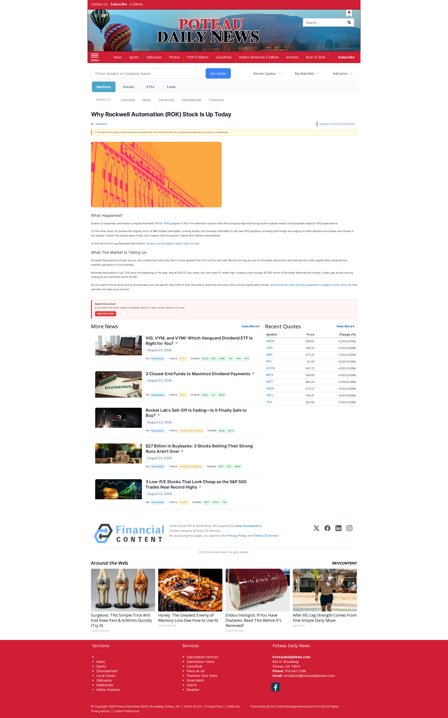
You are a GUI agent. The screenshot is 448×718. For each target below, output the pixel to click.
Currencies (166, 100)
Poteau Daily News (128, 706)
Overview (128, 100)
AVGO (205, 358)
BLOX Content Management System (290, 706)
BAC (269, 361)
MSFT (269, 382)
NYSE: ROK (162, 223)
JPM (238, 358)
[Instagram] (349, 533)
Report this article (105, 313)
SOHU (216, 502)
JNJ (231, 358)
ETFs (150, 87)
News (146, 100)
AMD (269, 355)
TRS (224, 502)
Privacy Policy (237, 535)
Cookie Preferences (126, 711)
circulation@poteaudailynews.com (309, 675)
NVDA (270, 388)
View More (250, 326)
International (191, 100)
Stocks (128, 87)
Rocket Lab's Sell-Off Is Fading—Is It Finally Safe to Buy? (196, 413)
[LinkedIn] (338, 533)
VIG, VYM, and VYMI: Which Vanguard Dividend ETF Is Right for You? (199, 341)
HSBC (222, 358)
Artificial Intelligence (191, 466)
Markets (104, 87)
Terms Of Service (266, 535)
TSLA (269, 402)
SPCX (231, 430)
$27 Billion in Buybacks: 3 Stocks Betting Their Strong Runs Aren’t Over (199, 448)
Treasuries (216, 100)
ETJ (213, 395)
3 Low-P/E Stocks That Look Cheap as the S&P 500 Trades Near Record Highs (196, 484)
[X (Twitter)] (316, 533)
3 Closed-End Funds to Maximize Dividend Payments (200, 373)
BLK (214, 358)
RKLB (221, 430)
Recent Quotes (264, 73)
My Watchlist (304, 73)
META (269, 375)
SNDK (237, 466)
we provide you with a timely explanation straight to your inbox (308, 284)
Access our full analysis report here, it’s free (173, 243)
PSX (229, 466)
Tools (171, 87)
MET (221, 466)
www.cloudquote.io (248, 526)
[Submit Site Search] (349, 22)
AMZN (270, 341)
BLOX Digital (330, 706)
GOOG (270, 368)
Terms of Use (192, 706)
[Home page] (224, 23)
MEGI (222, 395)
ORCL (269, 395)
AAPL (269, 348)
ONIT (206, 502)
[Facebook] (327, 533)
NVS (246, 358)
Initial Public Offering (191, 430)
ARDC (205, 395)
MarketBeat (157, 358)
